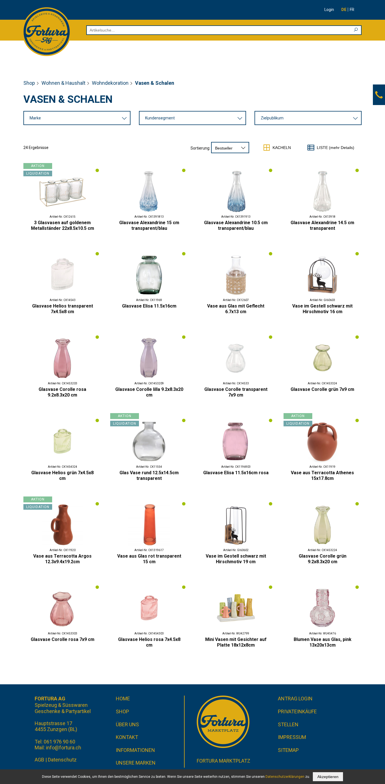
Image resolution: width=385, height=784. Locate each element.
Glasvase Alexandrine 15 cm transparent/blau (149, 225)
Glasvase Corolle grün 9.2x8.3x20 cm (322, 558)
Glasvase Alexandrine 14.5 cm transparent (322, 225)
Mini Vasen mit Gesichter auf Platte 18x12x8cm (236, 642)
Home (123, 698)
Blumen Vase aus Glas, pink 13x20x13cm (322, 642)
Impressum (292, 737)
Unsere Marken (136, 763)
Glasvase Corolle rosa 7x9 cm (62, 639)
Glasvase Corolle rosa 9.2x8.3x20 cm (62, 392)
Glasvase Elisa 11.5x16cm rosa (236, 472)
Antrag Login (295, 698)
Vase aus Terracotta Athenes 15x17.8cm (322, 475)
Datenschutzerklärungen (284, 777)
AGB (39, 760)
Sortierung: (200, 148)
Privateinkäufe (297, 711)
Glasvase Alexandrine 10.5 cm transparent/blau (236, 225)
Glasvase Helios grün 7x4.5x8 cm (62, 475)
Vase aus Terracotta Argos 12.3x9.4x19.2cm (62, 558)
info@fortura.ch (63, 747)
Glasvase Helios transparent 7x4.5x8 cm (62, 308)
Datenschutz (62, 760)
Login (329, 9)
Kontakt (127, 737)
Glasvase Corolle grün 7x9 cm (322, 389)
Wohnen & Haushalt (63, 83)
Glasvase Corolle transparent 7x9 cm (235, 392)
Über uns (127, 724)
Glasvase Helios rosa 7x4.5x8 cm (149, 642)
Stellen (288, 724)
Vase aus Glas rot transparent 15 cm (149, 558)
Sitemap (288, 750)
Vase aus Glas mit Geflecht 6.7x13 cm (235, 308)
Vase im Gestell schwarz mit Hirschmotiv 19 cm (236, 558)
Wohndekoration (110, 83)
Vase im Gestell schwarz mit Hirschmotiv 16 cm (322, 308)
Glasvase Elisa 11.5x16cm (149, 306)
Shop (29, 83)
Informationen (135, 750)
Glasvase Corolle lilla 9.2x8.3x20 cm (149, 392)
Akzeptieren (327, 776)
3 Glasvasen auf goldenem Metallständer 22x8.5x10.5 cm (62, 225)
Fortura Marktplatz (223, 761)
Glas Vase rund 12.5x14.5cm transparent (149, 475)
